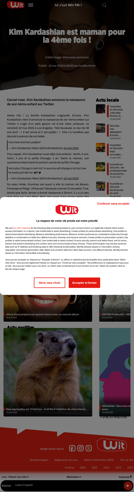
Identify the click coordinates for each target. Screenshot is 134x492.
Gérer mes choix (49, 283)
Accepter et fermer (84, 283)
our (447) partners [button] (21, 227)
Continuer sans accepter (113, 203)
